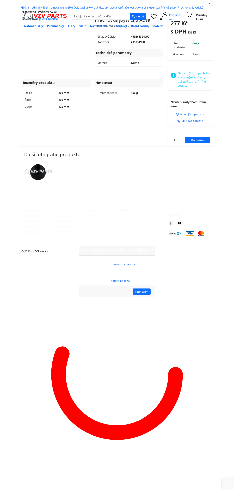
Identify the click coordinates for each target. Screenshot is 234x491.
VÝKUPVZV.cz (63, 221)
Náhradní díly (33, 26)
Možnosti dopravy (34, 216)
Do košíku (197, 140)
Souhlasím (141, 292)
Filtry (71, 26)
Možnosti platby (33, 221)
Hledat (139, 16)
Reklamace (30, 227)
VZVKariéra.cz (64, 227)
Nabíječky (120, 26)
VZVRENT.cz (62, 216)
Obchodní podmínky (36, 232)
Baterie (158, 26)
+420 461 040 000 (73, 3)
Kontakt (93, 210)
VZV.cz (59, 210)
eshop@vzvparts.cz (37, 3)
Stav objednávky (33, 210)
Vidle (82, 26)
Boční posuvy (140, 26)
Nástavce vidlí (99, 26)
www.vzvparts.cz (124, 264)
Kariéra (92, 216)
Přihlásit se (127, 210)
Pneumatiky (55, 26)
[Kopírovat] (52, 3)
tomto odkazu (120, 281)
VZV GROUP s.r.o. (66, 232)
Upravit (123, 292)
